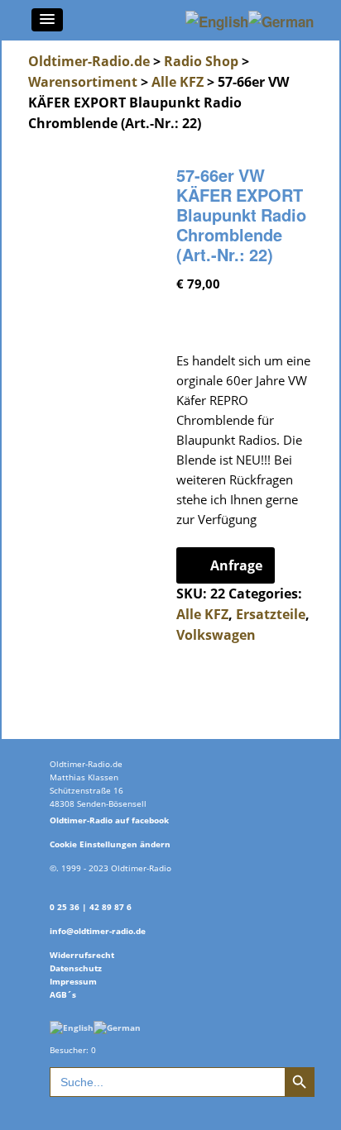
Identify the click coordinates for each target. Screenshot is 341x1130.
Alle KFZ (177, 82)
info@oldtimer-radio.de (98, 931)
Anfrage (236, 565)
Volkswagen (216, 635)
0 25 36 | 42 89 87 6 (91, 907)
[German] (117, 1026)
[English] (72, 1026)
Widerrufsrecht (82, 955)
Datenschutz (76, 968)
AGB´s (63, 994)
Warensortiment (82, 82)
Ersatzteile (270, 614)
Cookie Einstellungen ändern (110, 844)
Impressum (73, 981)
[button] (47, 19)
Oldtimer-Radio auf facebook (109, 820)
